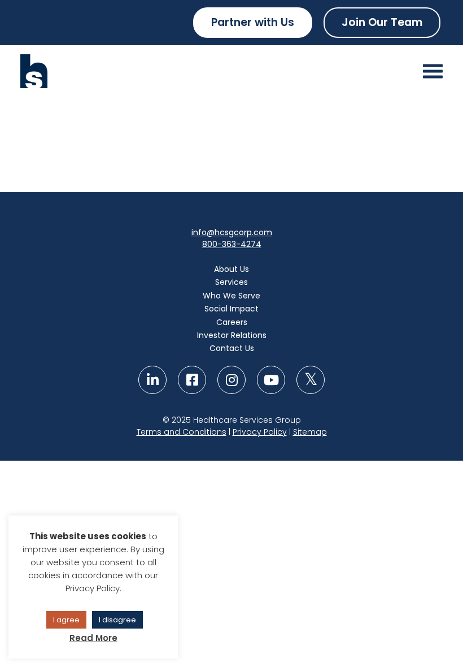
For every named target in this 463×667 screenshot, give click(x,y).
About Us (231, 269)
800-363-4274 (231, 244)
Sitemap (310, 432)
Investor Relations (232, 335)
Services (231, 282)
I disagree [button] (117, 619)
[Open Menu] (433, 71)
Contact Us (231, 348)
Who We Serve (231, 295)
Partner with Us (252, 22)
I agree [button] (66, 619)
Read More (93, 638)
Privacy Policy (260, 432)
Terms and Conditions (181, 432)
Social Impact (231, 308)
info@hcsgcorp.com (231, 232)
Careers (231, 322)
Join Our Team (382, 22)
